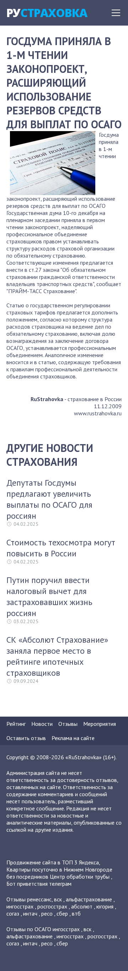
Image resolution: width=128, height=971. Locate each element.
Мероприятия (99, 723)
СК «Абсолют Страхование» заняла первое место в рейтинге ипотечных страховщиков (57, 656)
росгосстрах (52, 906)
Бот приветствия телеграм (38, 883)
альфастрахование (89, 899)
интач (30, 913)
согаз (12, 913)
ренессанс (39, 899)
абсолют (81, 906)
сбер (62, 913)
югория (104, 906)
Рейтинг (16, 723)
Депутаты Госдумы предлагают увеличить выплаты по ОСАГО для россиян (49, 499)
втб (76, 913)
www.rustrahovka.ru (98, 413)
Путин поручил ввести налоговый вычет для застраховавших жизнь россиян (49, 596)
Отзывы (68, 723)
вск (58, 899)
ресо (47, 913)
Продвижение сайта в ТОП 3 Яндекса (52, 862)
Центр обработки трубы (80, 876)
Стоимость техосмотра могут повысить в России (60, 548)
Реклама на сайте (73, 737)
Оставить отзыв (26, 737)
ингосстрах (19, 906)
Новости (42, 723)
